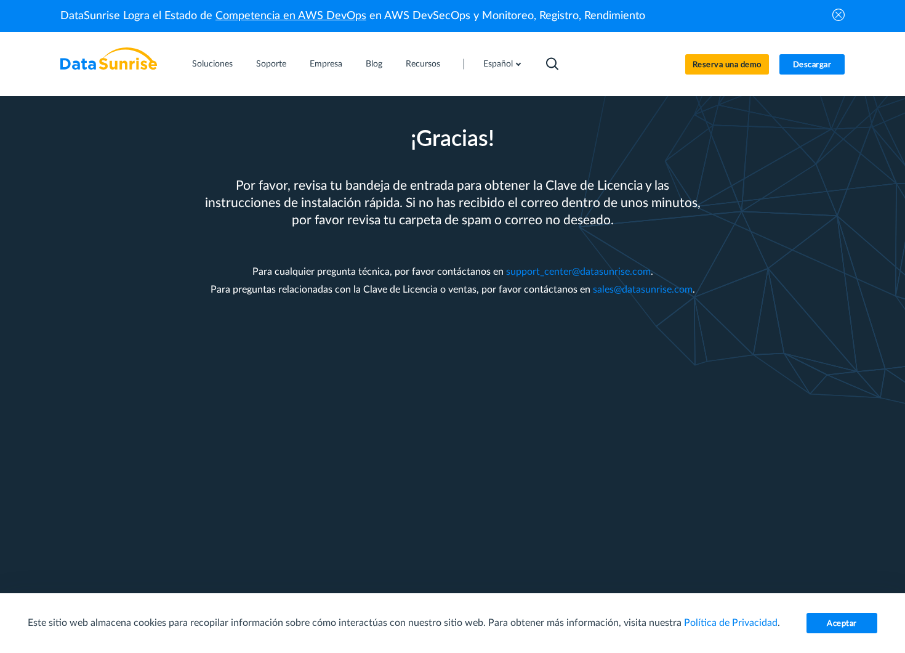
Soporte (271, 64)
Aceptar (842, 624)
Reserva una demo (727, 65)
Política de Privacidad (731, 623)
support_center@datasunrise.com (578, 272)
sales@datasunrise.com (643, 289)
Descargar (812, 65)
